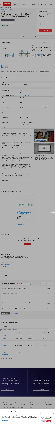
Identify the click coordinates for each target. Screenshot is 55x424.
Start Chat (48, 421)
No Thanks (43, 421)
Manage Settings (5, 420)
